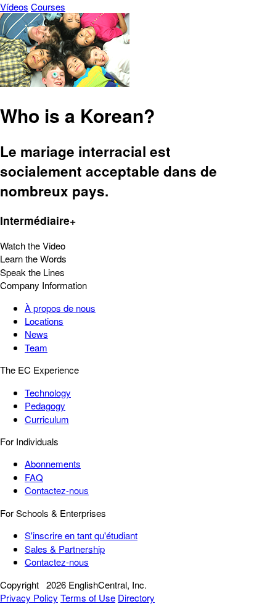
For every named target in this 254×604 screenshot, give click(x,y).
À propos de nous (60, 307)
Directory (136, 597)
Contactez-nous (57, 490)
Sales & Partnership (65, 548)
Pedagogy (45, 405)
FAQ (34, 477)
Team (36, 347)
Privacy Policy (29, 597)
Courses (48, 6)
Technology (48, 392)
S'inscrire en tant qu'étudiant (81, 535)
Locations (44, 320)
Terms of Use (87, 597)
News (36, 333)
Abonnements (53, 463)
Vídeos (14, 6)
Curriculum (47, 419)
